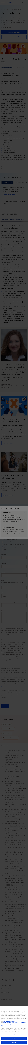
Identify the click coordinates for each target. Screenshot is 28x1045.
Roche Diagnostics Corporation (9, 1021)
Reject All (14, 1038)
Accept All (14, 1042)
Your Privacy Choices (14, 1034)
